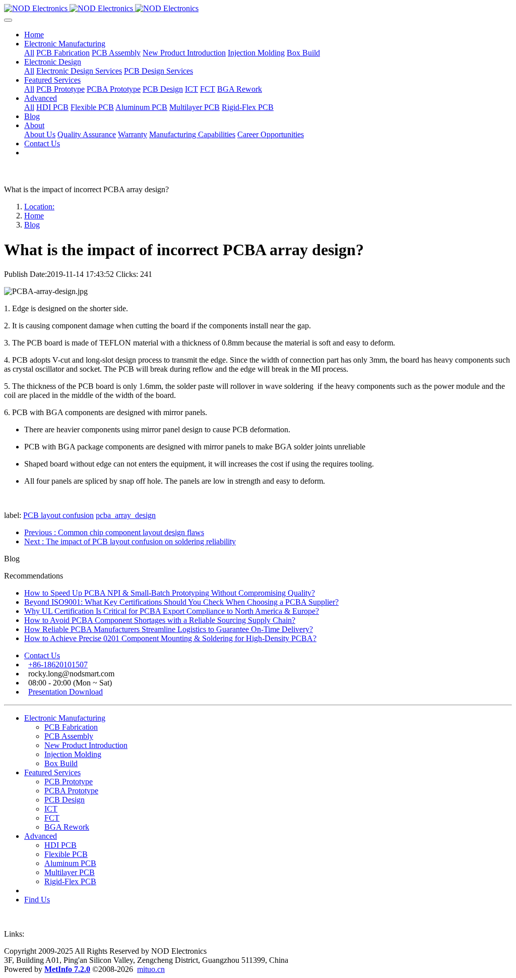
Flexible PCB (66, 854)
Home (34, 34)
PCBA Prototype (71, 790)
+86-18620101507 (58, 664)
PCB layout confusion (58, 515)
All (29, 52)
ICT (50, 808)
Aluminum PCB (70, 863)
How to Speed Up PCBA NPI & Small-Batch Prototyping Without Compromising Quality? (169, 593)
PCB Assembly (68, 736)
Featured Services (52, 772)
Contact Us (42, 655)
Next (130, 541)
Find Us (37, 899)
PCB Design (64, 799)
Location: (39, 206)
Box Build (61, 763)
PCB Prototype (68, 781)
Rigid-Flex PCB (70, 881)
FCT (51, 818)
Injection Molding (72, 754)
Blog (32, 224)
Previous (114, 532)
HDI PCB (60, 845)
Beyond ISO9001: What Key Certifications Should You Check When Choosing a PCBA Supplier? (181, 602)
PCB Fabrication (71, 727)
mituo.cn (151, 969)
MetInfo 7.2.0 (67, 969)
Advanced (40, 836)
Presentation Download (65, 691)
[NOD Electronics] (258, 8)
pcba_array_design (126, 515)
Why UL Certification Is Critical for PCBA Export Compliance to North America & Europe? (171, 611)
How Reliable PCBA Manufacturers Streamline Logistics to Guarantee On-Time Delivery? (168, 629)
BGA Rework (66, 827)
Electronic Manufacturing (64, 718)
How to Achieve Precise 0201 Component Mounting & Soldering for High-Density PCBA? (170, 638)
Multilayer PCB (69, 872)
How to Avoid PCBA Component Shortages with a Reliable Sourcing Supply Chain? (159, 620)
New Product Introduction (85, 745)
